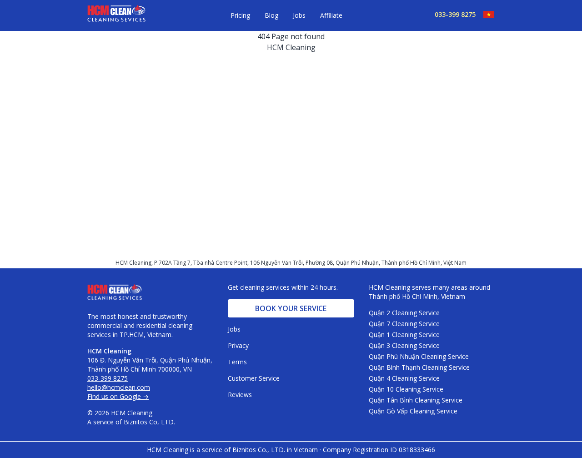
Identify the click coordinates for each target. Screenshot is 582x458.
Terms (237, 361)
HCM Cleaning (291, 47)
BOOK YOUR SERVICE (290, 308)
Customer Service (254, 378)
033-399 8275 (455, 14)
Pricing (240, 15)
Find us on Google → (118, 396)
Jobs (299, 15)
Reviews (240, 394)
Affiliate (331, 15)
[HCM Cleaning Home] (116, 15)
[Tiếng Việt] (485, 14)
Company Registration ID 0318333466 (379, 449)
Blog (271, 15)
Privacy (238, 345)
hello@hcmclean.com (118, 387)
